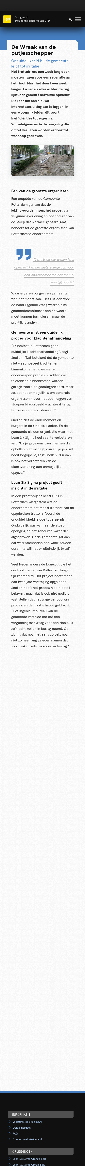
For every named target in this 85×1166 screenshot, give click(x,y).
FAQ (15, 1133)
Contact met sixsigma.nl (27, 1139)
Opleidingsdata (22, 1127)
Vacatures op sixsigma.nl (27, 1122)
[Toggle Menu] (78, 19)
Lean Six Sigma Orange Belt (29, 1159)
